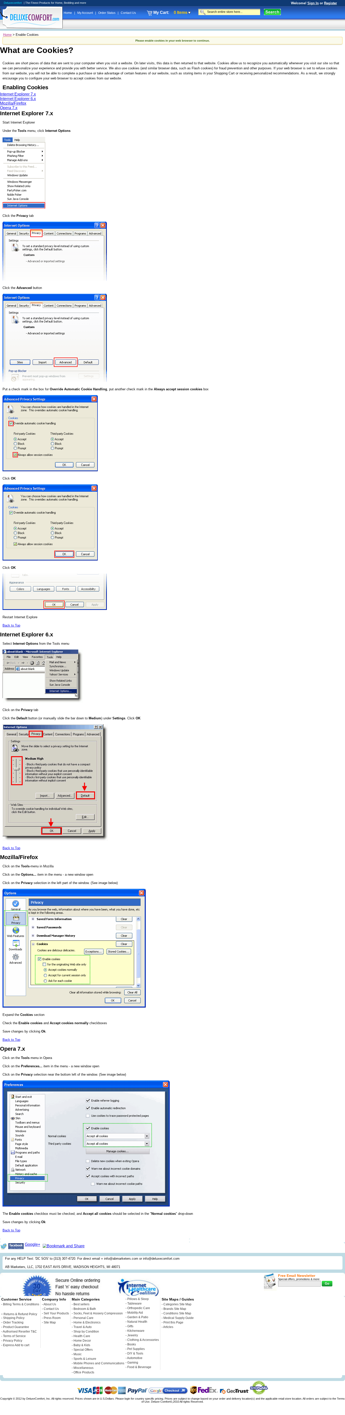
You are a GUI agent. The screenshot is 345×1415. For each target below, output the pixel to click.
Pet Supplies (136, 1349)
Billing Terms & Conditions (21, 1304)
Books (131, 1344)
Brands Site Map (174, 1309)
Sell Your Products (56, 1313)
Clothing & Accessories (143, 1340)
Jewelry (132, 1335)
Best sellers (81, 1304)
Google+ (32, 1244)
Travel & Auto (82, 1327)
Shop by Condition (86, 1331)
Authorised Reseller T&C (20, 1331)
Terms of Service (14, 1336)
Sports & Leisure (84, 1359)
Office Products (83, 1372)
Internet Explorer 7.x (18, 94)
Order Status (107, 13)
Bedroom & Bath (84, 1309)
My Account (85, 13)
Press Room (52, 1318)
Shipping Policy (13, 1318)
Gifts (130, 1326)
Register (330, 3)
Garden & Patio (137, 1317)
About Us (49, 1304)
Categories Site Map (177, 1304)
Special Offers (83, 1349)
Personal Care (83, 1318)
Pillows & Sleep (138, 1299)
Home (68, 13)
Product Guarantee (16, 1327)
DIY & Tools (135, 1353)
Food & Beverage (139, 1367)
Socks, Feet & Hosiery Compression (98, 1313)
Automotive (134, 1358)
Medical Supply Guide (178, 1318)
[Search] (272, 12)
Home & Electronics (87, 1322)
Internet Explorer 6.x (18, 99)
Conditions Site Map (177, 1313)
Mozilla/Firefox (13, 103)
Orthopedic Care (138, 1308)
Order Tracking (13, 1322)
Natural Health (137, 1321)
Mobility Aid (135, 1312)
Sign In (313, 3)
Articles (168, 1327)
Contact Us (128, 13)
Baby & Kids (81, 1345)
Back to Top (11, 625)
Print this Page (173, 1322)
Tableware (134, 1303)
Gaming (132, 1362)
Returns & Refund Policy (20, 1314)
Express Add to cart (16, 1345)
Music (77, 1354)
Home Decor (82, 1340)
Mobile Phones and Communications (98, 1363)
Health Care (81, 1336)
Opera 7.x (8, 108)
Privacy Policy (12, 1340)
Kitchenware (135, 1331)
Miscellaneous (83, 1368)
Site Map (50, 1322)
